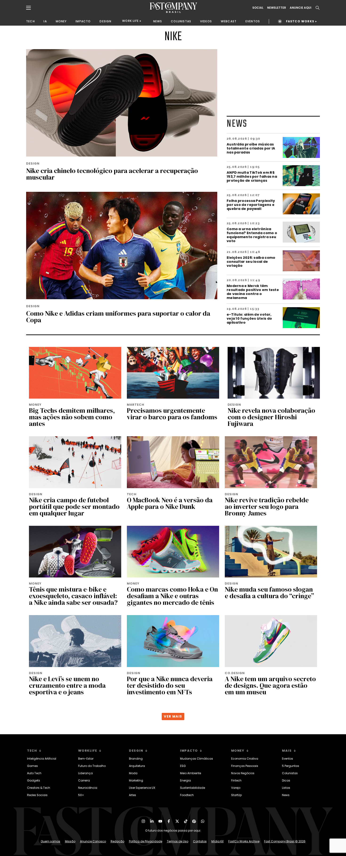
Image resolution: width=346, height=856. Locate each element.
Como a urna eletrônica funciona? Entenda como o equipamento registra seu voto (252, 235)
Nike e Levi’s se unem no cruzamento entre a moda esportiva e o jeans (67, 685)
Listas (286, 787)
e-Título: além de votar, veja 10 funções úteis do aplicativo (249, 318)
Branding (136, 758)
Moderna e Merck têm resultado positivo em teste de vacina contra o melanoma (253, 291)
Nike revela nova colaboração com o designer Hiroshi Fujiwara (271, 417)
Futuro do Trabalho (92, 766)
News (286, 795)
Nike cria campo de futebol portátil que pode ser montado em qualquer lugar (74, 506)
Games (32, 766)
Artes (132, 795)
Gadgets (33, 780)
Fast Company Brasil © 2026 (285, 841)
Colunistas (290, 773)
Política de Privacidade (145, 841)
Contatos (200, 841)
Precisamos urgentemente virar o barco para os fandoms (172, 413)
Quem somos (50, 841)
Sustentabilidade (192, 787)
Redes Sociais (37, 795)
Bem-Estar (85, 758)
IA (45, 21)
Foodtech (187, 795)
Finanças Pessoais (244, 766)
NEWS (157, 21)
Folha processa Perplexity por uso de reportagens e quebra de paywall (251, 204)
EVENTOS (252, 21)
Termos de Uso (177, 841)
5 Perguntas (290, 766)
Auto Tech (34, 773)
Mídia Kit (217, 841)
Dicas (286, 780)
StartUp (236, 795)
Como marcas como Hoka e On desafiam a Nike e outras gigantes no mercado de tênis (172, 596)
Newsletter (276, 8)
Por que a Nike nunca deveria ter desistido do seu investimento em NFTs (170, 685)
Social (257, 8)
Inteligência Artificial (41, 758)
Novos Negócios (242, 773)
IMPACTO (83, 21)
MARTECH (135, 404)
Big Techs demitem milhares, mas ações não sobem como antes (72, 417)
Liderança (85, 773)
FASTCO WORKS (300, 21)
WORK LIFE (130, 21)
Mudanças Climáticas (196, 758)
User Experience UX (142, 787)
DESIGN (105, 21)
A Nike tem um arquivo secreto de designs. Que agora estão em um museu (270, 685)
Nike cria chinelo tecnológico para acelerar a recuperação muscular (112, 174)
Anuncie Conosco (93, 841)
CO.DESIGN (235, 673)
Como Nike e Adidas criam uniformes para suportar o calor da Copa (118, 316)
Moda (133, 773)
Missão (70, 841)
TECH (30, 21)
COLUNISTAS (181, 21)
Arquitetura (137, 766)
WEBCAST (229, 21)
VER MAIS (173, 716)
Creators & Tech (38, 787)
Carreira (84, 780)
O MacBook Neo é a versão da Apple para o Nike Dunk (170, 503)
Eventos (287, 758)
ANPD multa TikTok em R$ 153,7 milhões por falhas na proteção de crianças (252, 176)
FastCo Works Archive (243, 841)
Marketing (136, 780)
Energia (185, 780)
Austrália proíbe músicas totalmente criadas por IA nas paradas (251, 148)
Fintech (236, 780)
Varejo (235, 787)
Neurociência (87, 787)
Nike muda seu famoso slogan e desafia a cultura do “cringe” (269, 592)
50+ (81, 795)
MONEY (61, 21)
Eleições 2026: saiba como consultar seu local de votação (251, 261)
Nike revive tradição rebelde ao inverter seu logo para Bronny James (267, 506)
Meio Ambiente (190, 773)
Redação (117, 841)
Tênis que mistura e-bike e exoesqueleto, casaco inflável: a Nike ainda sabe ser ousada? (73, 596)
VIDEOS (206, 21)
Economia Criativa (244, 758)
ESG (183, 766)
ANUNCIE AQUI (300, 8)
